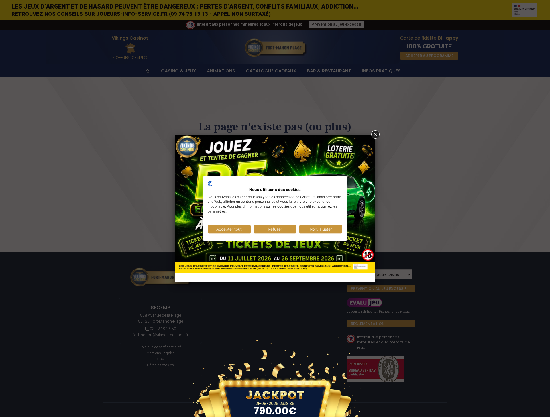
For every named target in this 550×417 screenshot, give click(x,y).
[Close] (375, 134)
